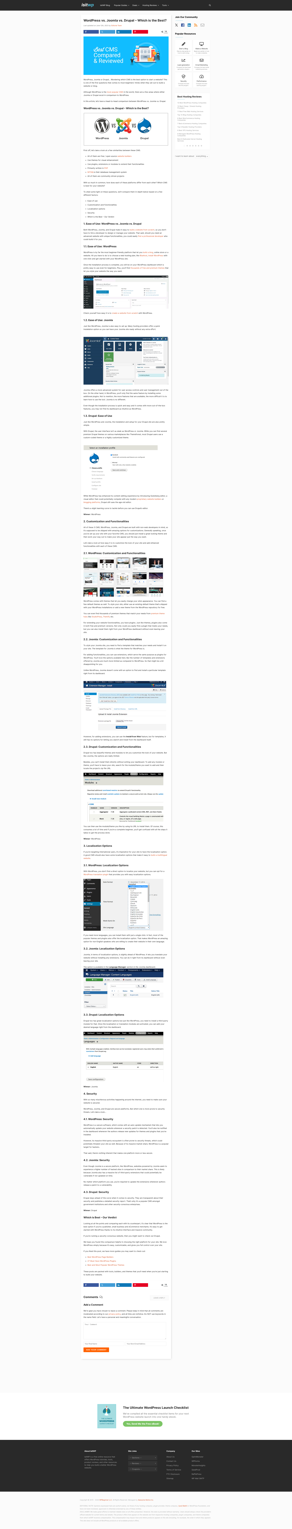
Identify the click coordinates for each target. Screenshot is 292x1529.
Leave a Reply (159, 1298)
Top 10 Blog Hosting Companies (189, 115)
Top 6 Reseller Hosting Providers (189, 127)
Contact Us (171, 1461)
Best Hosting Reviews (189, 96)
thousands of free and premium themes (147, 268)
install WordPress (155, 255)
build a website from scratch (142, 230)
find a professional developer (150, 236)
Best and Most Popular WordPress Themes (105, 1265)
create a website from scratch (125, 313)
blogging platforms (91, 502)
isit (88, 4)
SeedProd (196, 1470)
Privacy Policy (172, 1465)
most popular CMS (115, 92)
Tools (164, 5)
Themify (106, 616)
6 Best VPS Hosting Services (188, 130)
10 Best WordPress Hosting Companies (191, 103)
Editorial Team (116, 25)
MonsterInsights (198, 1465)
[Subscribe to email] (202, 26)
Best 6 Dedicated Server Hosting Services (189, 140)
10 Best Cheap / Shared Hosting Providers (189, 107)
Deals (134, 5)
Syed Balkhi (182, 1506)
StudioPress (97, 616)
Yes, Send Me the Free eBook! (142, 1423)
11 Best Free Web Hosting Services (190, 111)
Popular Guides (120, 5)
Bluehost (143, 255)
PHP (106, 168)
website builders (124, 156)
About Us (170, 1457)
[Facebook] (182, 26)
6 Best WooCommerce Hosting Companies (188, 119)
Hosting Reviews (149, 5)
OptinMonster (197, 1457)
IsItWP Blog (105, 5)
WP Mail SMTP (198, 1478)
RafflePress (196, 1474)
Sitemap (169, 1478)
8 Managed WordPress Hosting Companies (189, 135)
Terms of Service (173, 1470)
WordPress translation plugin (95, 874)
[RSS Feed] (195, 26)
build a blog (148, 252)
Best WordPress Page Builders (100, 1257)
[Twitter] (176, 26)
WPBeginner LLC (105, 1500)
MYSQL (90, 172)
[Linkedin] (189, 26)
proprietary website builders (149, 499)
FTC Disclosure (173, 1474)
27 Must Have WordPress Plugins (101, 1261)
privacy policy (115, 1314)
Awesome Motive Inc (145, 1500)
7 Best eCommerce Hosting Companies (191, 123)
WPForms (196, 1461)
